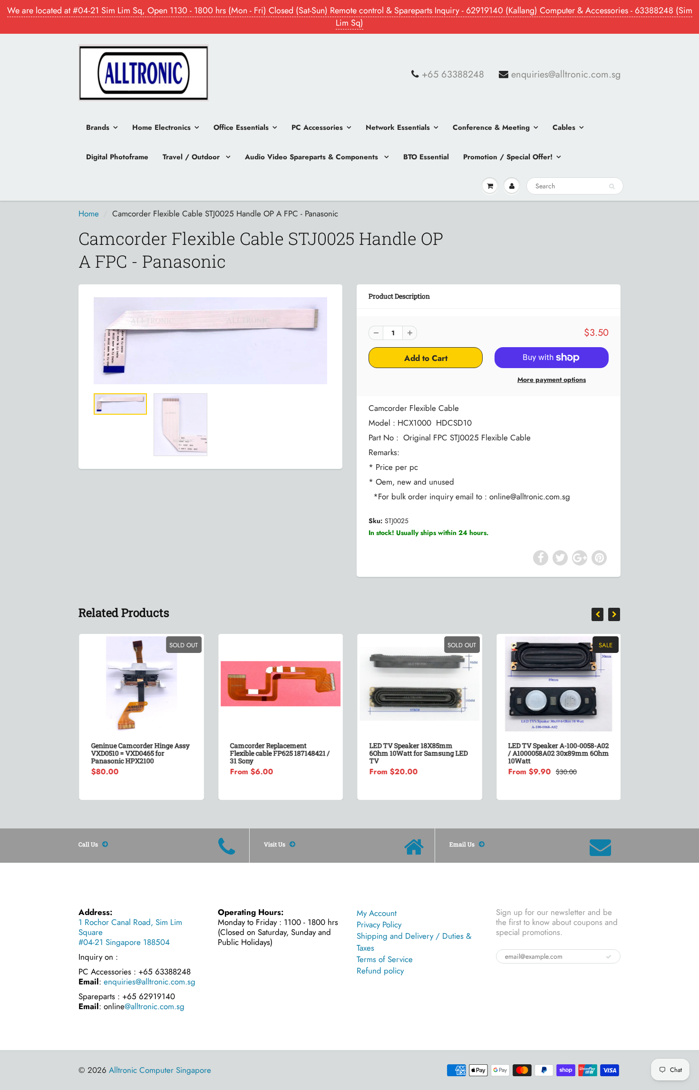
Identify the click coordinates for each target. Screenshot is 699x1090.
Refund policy (380, 970)
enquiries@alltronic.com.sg (566, 74)
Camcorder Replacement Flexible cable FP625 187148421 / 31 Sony (280, 753)
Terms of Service (385, 959)
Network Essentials (398, 127)
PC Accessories (317, 127)
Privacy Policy (379, 924)
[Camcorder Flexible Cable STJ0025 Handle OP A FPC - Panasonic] (210, 341)
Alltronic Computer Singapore (160, 1070)
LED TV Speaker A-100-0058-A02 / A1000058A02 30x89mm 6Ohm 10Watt (558, 753)
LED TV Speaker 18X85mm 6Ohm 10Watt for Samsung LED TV (418, 753)
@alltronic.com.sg (154, 1006)
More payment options (551, 379)
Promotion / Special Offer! (508, 157)
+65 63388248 (453, 74)
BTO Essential (426, 157)
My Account (377, 913)
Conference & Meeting (491, 127)
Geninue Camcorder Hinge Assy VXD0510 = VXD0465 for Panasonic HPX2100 (139, 753)
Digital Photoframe (117, 157)
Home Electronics (161, 127)
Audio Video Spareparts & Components (312, 157)
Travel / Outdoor (192, 157)
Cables (564, 127)
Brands (97, 127)
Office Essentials (241, 127)
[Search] (612, 186)
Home (88, 213)
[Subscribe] (608, 956)
